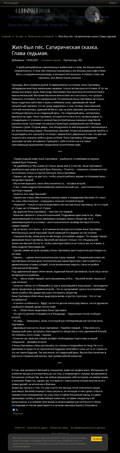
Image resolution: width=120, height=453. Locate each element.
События (40, 24)
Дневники (34, 16)
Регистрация (11, 3)
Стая (65, 16)
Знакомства (19, 24)
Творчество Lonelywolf (41, 36)
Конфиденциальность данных (88, 427)
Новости (20, 427)
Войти (112, 3)
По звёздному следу (90, 16)
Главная (6, 36)
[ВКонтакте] (13, 409)
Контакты (59, 24)
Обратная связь (59, 427)
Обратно (18, 413)
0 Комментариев (51, 60)
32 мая (52, 16)
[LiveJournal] (16, 409)
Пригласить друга (37, 427)
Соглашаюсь (97, 438)
